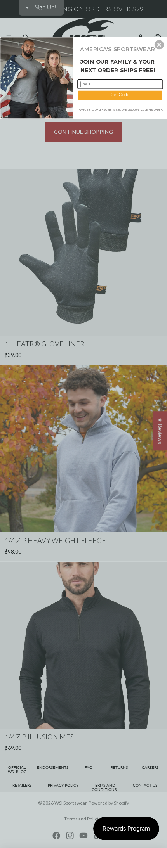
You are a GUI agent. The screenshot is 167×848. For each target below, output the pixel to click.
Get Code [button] (120, 94)
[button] (159, 44)
